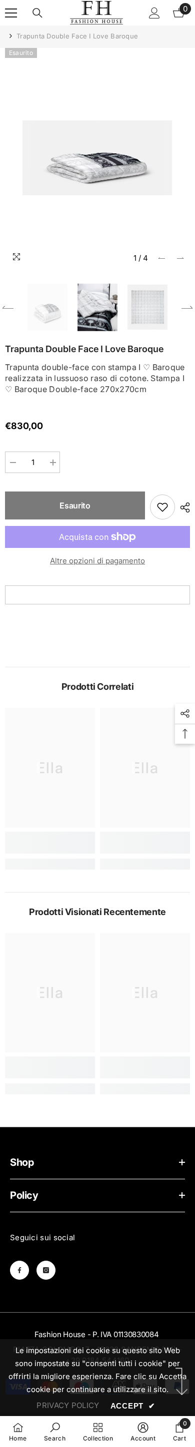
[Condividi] (182, 507)
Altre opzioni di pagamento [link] (97, 560)
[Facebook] (19, 1270)
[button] (161, 258)
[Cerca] (38, 13)
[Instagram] (46, 1270)
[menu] (11, 13)
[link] (50, 843)
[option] (97, 157)
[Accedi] (154, 12)
